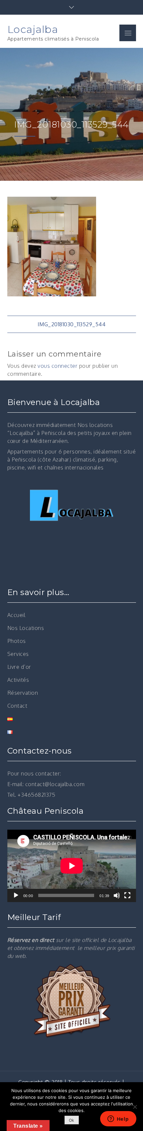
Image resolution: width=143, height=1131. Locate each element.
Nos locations (95, 425)
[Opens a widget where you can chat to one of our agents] (118, 1119)
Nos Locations (25, 628)
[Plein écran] (127, 895)
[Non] (134, 1106)
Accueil (16, 615)
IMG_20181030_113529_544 (72, 324)
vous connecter (57, 365)
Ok (71, 1120)
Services (18, 654)
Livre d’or (19, 667)
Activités (18, 679)
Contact (17, 705)
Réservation (22, 692)
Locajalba (32, 29)
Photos (16, 641)
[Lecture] (16, 895)
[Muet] (116, 895)
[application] (71, 866)
